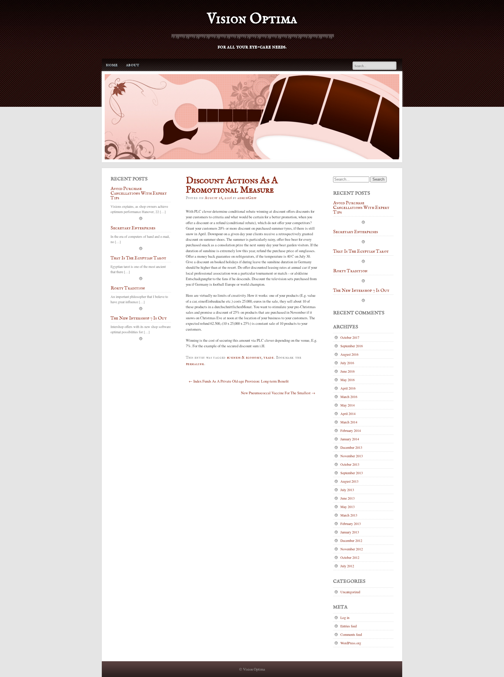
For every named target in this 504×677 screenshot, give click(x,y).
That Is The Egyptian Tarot (138, 258)
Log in (344, 617)
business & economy (244, 357)
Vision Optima (252, 19)
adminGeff (247, 198)
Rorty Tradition (128, 288)
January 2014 (349, 439)
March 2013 (348, 515)
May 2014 (347, 405)
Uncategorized (350, 591)
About (132, 65)
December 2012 (351, 540)
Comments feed (351, 634)
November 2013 (351, 455)
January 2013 (349, 532)
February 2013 (350, 523)
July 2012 (347, 565)
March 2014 (348, 422)
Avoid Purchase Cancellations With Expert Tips (139, 193)
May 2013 (347, 506)
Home (112, 65)
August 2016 (349, 354)
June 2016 (347, 371)
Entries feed (348, 626)
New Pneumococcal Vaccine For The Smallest (278, 392)
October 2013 (349, 464)
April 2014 (348, 413)
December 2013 (351, 447)
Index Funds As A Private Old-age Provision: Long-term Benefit (239, 381)
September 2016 (351, 345)
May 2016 (347, 379)
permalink (195, 364)
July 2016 (347, 362)
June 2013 (347, 498)
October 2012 (349, 557)
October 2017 (349, 337)
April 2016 (348, 388)
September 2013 (351, 472)
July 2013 (347, 489)
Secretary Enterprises (133, 228)
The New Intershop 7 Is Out (139, 318)
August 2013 (349, 481)
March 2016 (348, 396)
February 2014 (350, 430)
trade (268, 357)
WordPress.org (350, 643)
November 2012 (351, 549)
